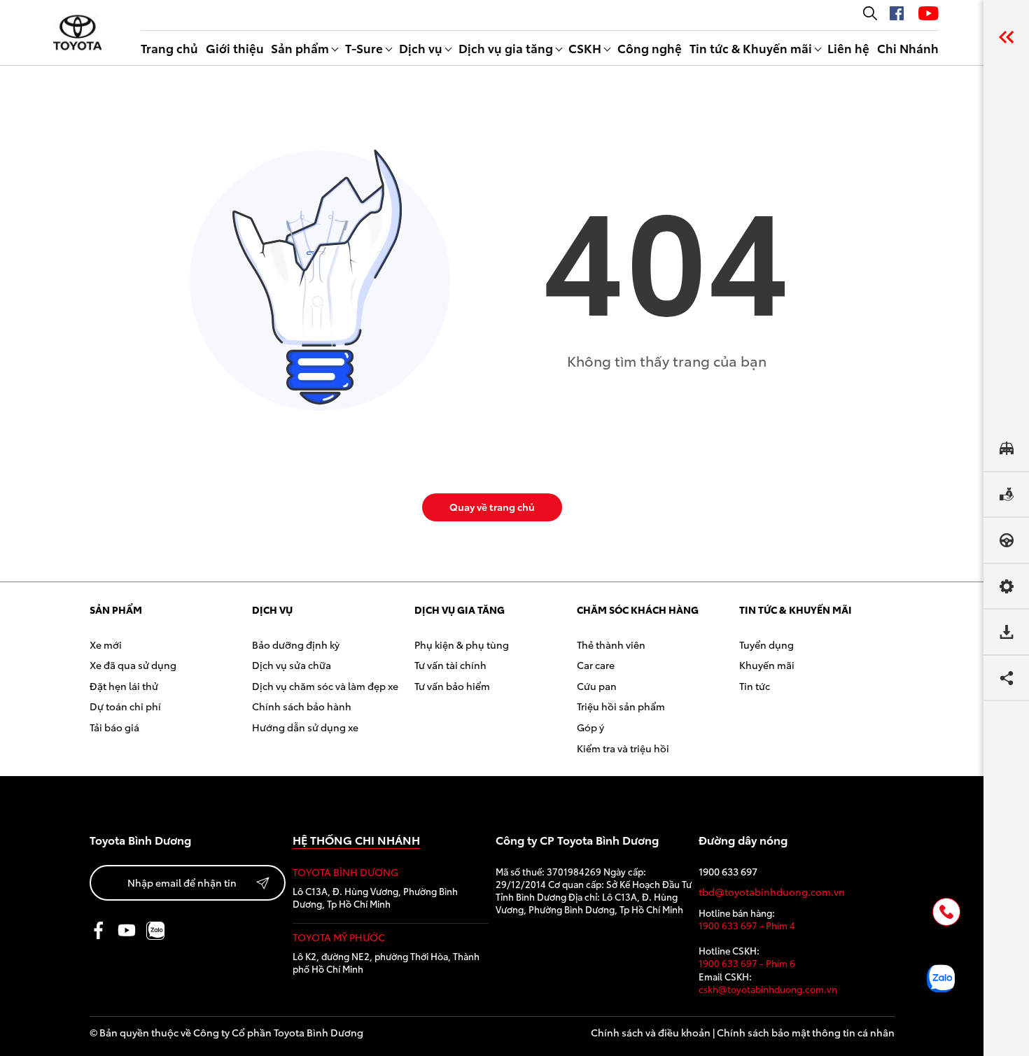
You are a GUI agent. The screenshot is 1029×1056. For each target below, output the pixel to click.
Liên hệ (848, 47)
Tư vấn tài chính (450, 665)
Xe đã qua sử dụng (133, 665)
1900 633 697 (728, 871)
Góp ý (590, 727)
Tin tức (754, 686)
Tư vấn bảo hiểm (452, 686)
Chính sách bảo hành (301, 706)
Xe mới (106, 645)
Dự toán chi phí (125, 706)
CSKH (584, 47)
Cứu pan (597, 686)
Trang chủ (169, 47)
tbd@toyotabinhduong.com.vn (772, 892)
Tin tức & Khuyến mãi (751, 47)
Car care (596, 665)
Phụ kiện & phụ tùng (461, 645)
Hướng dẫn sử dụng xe (305, 727)
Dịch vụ (420, 47)
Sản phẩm (300, 47)
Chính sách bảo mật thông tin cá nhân (806, 1032)
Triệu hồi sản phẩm (621, 706)
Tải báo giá (114, 727)
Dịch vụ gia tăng (505, 47)
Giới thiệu (235, 47)
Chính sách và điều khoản (650, 1032)
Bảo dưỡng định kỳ (296, 645)
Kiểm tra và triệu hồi (623, 748)
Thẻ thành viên (611, 645)
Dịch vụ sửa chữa (291, 665)
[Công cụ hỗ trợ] (1006, 37)
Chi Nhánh (908, 47)
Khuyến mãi (766, 665)
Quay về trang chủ (492, 507)
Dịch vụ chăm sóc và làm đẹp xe (325, 686)
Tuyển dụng (766, 645)
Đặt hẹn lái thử (124, 686)
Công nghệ (649, 47)
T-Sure (364, 47)
